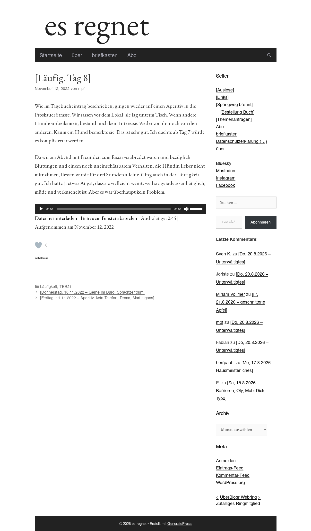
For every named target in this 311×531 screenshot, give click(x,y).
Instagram (225, 177)
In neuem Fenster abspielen (109, 218)
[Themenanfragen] (234, 119)
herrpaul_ (225, 362)
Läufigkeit (48, 286)
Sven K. (223, 253)
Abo (132, 55)
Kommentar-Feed (233, 475)
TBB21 (66, 286)
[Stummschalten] (186, 209)
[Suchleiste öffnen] (269, 55)
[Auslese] (225, 89)
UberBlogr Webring (238, 497)
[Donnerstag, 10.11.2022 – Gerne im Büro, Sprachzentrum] (92, 292)
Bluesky (223, 163)
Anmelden (226, 460)
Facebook (225, 185)
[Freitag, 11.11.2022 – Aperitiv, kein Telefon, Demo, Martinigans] (97, 297)
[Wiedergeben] (41, 209)
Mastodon (225, 170)
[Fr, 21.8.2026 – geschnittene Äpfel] (240, 302)
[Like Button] (38, 245)
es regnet (96, 24)
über (77, 55)
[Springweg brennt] (234, 104)
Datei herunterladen (56, 218)
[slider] (197, 208)
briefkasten (105, 55)
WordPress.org (230, 482)
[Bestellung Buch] (237, 111)
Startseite (51, 55)
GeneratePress (179, 523)
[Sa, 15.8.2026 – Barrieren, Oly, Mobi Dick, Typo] (241, 390)
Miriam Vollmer (230, 294)
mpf (219, 322)
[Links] (222, 97)
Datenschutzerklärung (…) (241, 141)
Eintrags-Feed (229, 467)
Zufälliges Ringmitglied (238, 503)
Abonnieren (261, 222)
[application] (120, 209)
